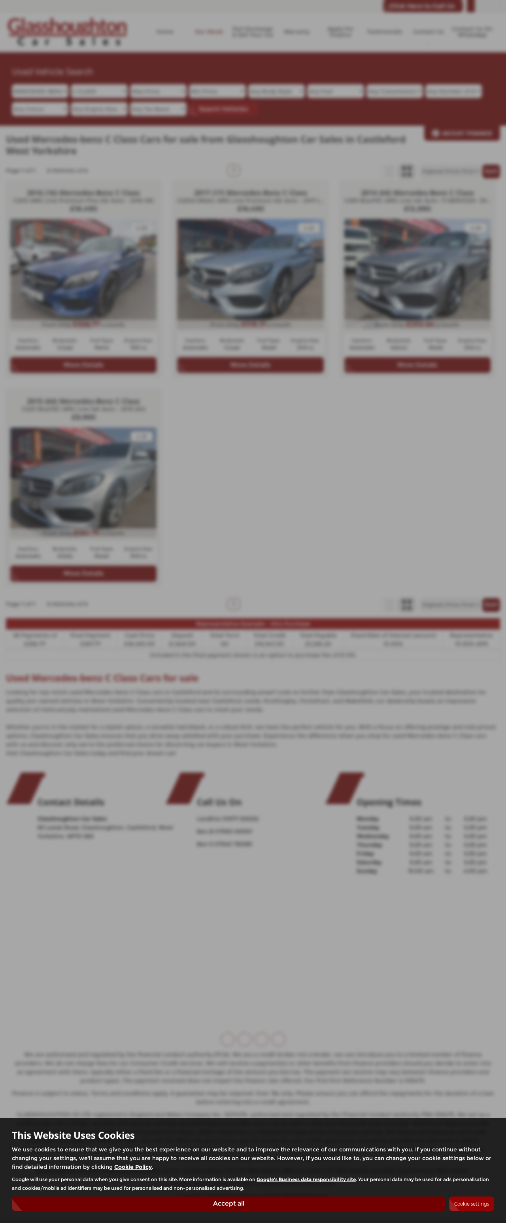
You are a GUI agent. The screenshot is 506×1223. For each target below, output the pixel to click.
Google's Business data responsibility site (306, 1179)
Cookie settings (471, 1204)
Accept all (228, 1203)
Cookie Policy (133, 1166)
